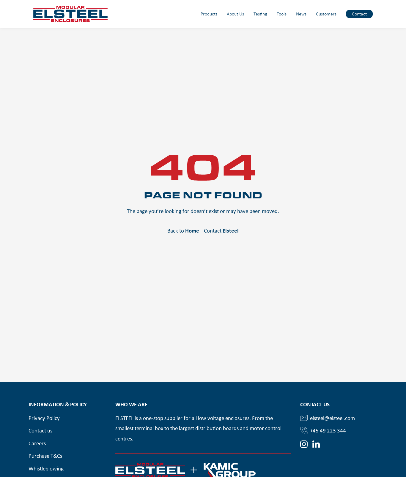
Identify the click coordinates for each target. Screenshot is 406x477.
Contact (359, 14)
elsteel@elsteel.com (332, 418)
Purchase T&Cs (45, 455)
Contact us (40, 430)
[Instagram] (304, 444)
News (301, 14)
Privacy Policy (44, 418)
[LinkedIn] (316, 444)
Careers (37, 443)
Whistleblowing (46, 468)
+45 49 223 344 (328, 430)
